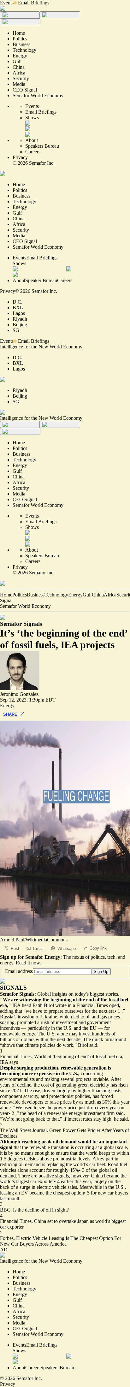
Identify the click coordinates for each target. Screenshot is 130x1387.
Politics (19, 594)
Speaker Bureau (41, 280)
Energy (75, 594)
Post (15, 948)
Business (35, 594)
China (98, 594)
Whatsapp (66, 948)
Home (6, 594)
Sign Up (101, 971)
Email (38, 948)
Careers (32, 151)
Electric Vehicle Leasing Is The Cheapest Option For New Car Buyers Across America (60, 1241)
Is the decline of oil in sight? (41, 1209)
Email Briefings (33, 2)
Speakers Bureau (42, 146)
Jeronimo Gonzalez (19, 694)
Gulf (87, 594)
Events (7, 2)
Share (10, 714)
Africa (110, 594)
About (31, 140)
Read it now (28, 962)
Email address (19, 971)
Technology (56, 594)
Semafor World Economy (25, 606)
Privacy (20, 157)
